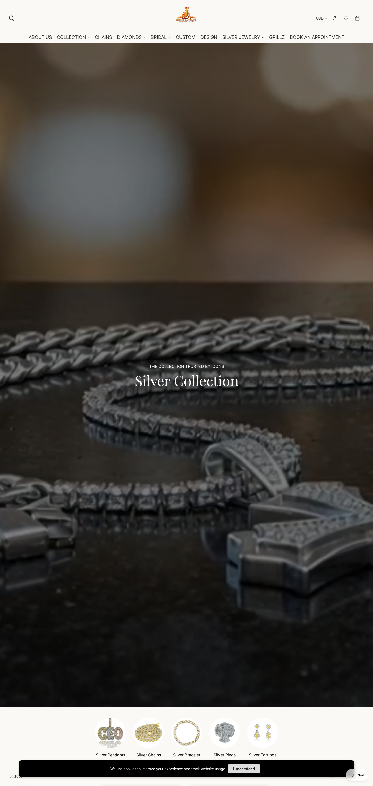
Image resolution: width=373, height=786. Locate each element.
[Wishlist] (346, 18)
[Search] (11, 18)
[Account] (335, 18)
